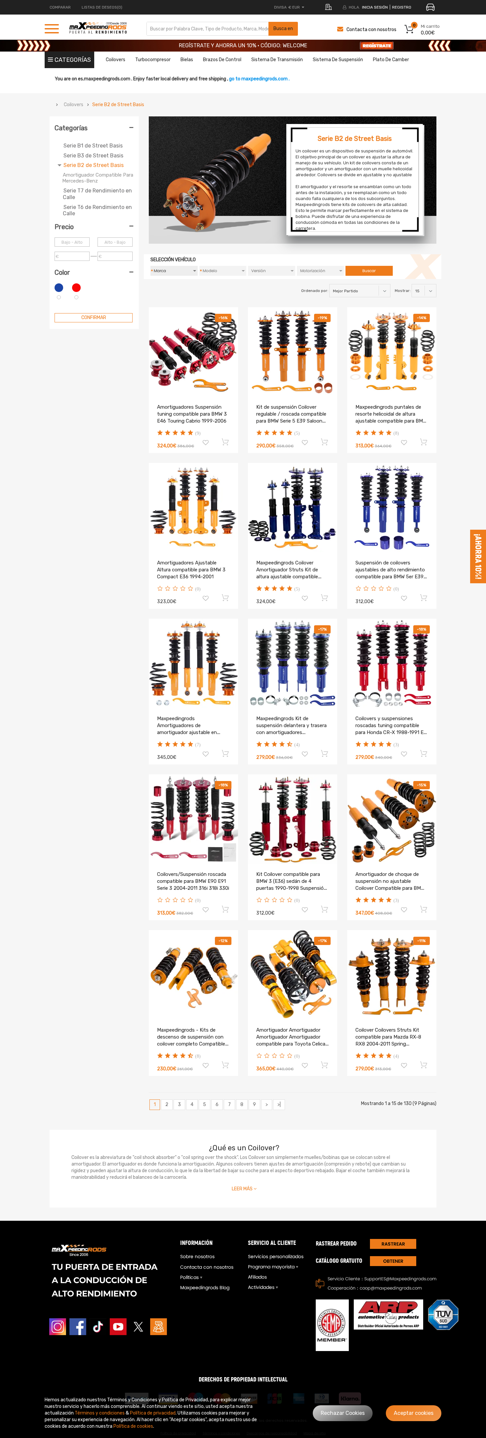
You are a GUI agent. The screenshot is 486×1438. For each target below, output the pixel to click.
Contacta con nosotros (371, 29)
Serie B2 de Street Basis (118, 105)
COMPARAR (60, 7)
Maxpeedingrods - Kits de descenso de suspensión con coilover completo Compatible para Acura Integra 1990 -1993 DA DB (191, 1044)
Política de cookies (133, 1426)
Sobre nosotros (197, 1256)
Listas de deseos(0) (102, 7)
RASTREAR (393, 1244)
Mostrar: (403, 290)
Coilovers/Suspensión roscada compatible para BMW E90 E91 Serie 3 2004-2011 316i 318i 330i (193, 881)
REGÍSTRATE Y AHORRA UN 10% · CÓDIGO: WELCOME (243, 45)
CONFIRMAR (93, 317)
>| (279, 1104)
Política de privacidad (153, 1413)
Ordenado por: (314, 290)
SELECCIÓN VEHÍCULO (173, 260)
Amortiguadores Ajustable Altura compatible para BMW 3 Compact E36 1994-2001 (191, 570)
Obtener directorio (393, 1262)
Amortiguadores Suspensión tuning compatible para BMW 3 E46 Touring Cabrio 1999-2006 (192, 414)
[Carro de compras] (226, 441)
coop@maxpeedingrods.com (391, 1288)
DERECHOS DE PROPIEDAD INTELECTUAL (243, 1379)
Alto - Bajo (115, 242)
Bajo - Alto (72, 242)
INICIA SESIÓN (375, 7)
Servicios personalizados (276, 1256)
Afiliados (257, 1277)
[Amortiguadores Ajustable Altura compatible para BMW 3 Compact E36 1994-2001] (193, 507)
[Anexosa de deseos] (206, 443)
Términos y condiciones (100, 1413)
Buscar (369, 270)
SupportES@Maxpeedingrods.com (400, 1279)
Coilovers (73, 105)
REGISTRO (401, 7)
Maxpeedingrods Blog (204, 1287)
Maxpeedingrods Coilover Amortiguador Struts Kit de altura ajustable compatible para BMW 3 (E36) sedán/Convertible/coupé (287, 577)
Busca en (283, 28)
